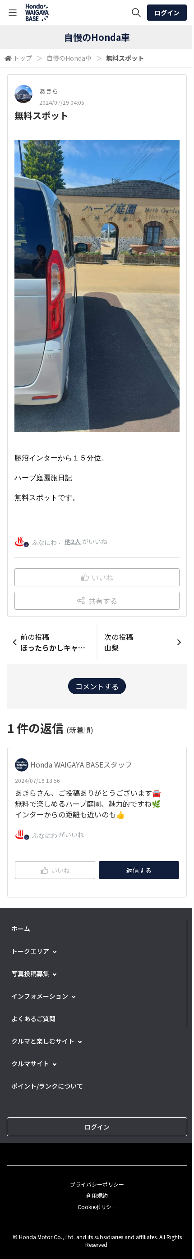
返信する (139, 870)
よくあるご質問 (33, 1018)
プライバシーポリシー (97, 1184)
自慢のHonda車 (69, 58)
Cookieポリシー (97, 1206)
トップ (22, 58)
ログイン (167, 12)
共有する (102, 600)
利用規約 (97, 1195)
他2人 (73, 541)
